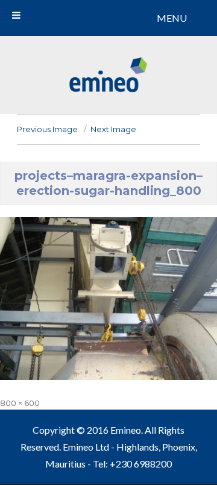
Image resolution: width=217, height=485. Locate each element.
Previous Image (47, 129)
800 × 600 (20, 403)
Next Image (113, 129)
